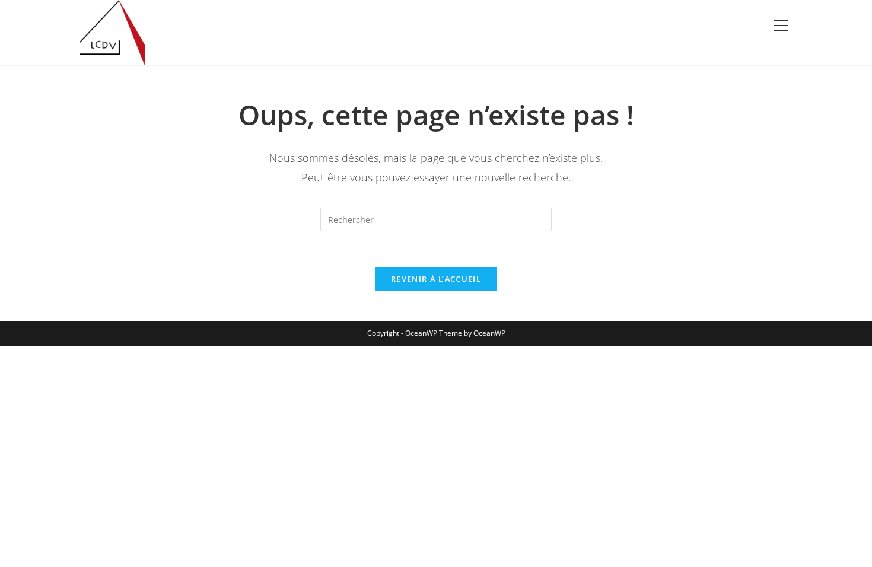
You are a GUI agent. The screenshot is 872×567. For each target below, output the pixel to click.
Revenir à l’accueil (436, 278)
